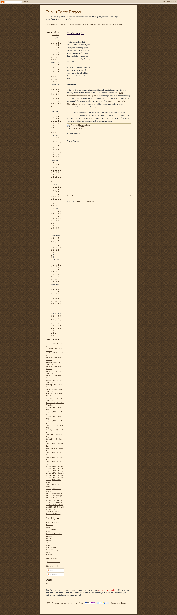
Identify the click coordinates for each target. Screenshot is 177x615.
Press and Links (107, 25)
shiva (48, 552)
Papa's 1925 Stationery (53, 514)
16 (55, 48)
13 (55, 70)
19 (60, 48)
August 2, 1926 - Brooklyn (55, 475)
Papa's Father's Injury (53, 550)
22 (53, 53)
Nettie (48, 545)
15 (53, 48)
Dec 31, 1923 (55, 35)
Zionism (49, 536)
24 (56, 53)
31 (56, 58)
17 (56, 48)
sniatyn (48, 538)
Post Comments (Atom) (86, 201)
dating (48, 527)
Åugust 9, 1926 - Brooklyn (55, 466)
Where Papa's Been (95, 25)
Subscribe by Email (75, 603)
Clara (48, 543)
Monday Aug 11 (75, 33)
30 (55, 58)
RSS (49, 603)
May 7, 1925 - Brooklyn (54, 493)
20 (55, 75)
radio (48, 531)
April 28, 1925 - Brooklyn (54, 500)
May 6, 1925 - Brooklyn (54, 496)
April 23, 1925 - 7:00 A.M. (55, 507)
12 (60, 44)
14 (51, 48)
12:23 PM (81, 127)
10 (56, 44)
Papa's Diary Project (63, 11)
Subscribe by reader (59, 603)
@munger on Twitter (118, 603)
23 (55, 53)
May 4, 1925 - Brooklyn (54, 498)
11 (58, 44)
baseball (49, 554)
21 (51, 53)
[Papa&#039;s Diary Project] (90, 603)
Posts (51, 570)
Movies (48, 541)
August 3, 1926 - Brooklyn (55, 473)
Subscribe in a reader (53, 562)
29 (53, 58)
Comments (53, 574)
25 (58, 53)
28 (51, 58)
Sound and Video (83, 25)
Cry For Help (62, 25)
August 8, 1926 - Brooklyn (55, 468)
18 (58, 48)
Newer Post (71, 196)
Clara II (74, 128)
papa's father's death (52, 522)
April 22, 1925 (51, 509)
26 (60, 53)
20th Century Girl (52, 529)
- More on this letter (52, 511)
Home (48, 584)
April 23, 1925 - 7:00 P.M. (54, 505)
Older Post (127, 196)
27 (55, 80)
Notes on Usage (117, 25)
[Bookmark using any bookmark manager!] (78, 125)
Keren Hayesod (51, 547)
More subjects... (51, 558)
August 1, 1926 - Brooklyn (55, 477)
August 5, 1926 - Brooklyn (55, 471)
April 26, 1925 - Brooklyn (54, 502)
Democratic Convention (54, 534)
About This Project (52, 25)
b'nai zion (49, 525)
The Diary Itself (72, 25)
